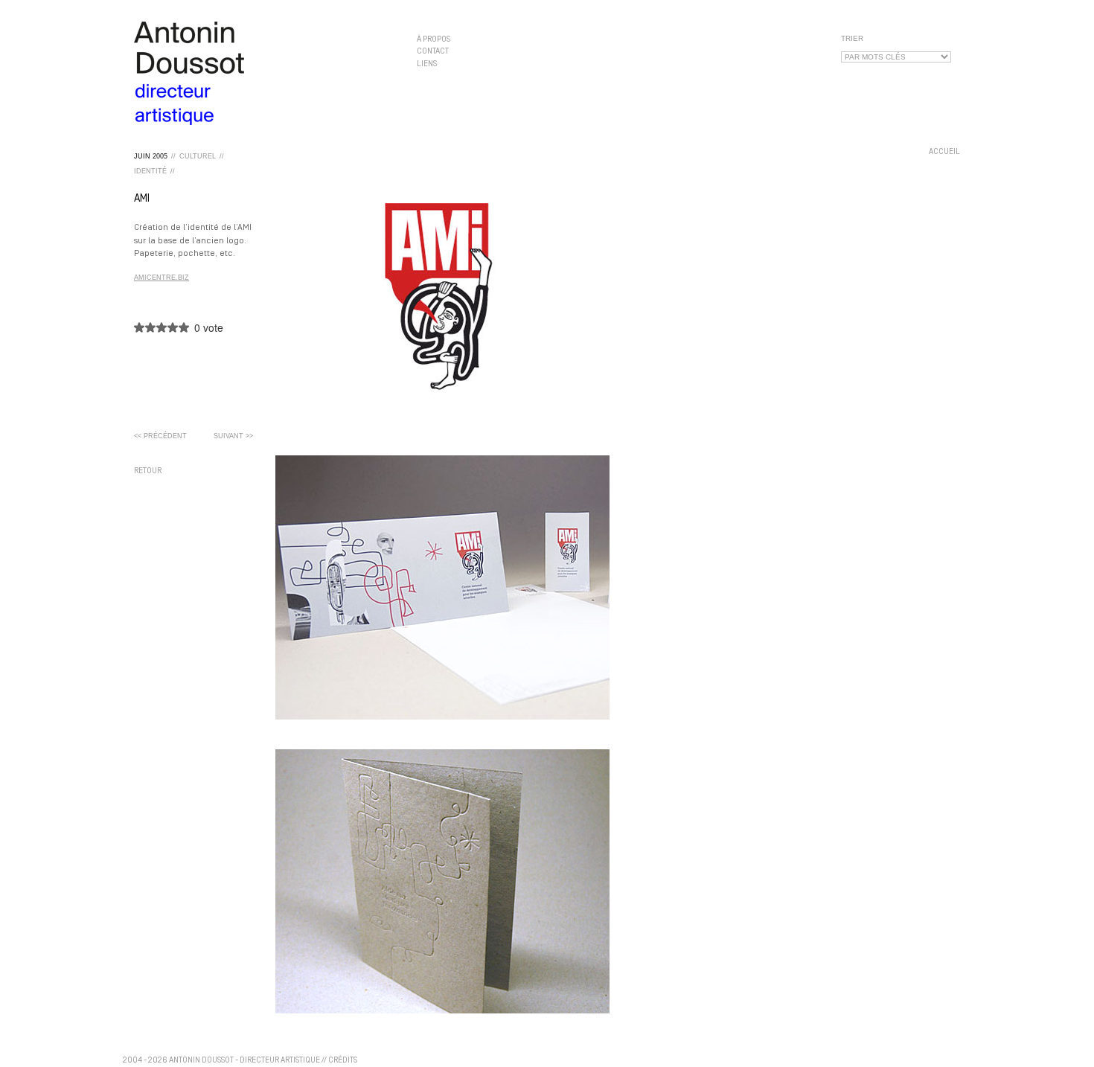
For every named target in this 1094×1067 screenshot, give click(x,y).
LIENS (427, 64)
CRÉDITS (342, 1061)
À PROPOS (433, 40)
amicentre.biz (161, 277)
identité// (154, 171)
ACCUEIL (944, 152)
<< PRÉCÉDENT (160, 436)
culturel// (201, 156)
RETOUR (147, 471)
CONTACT (433, 52)
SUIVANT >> (233, 436)
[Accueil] (264, 73)
